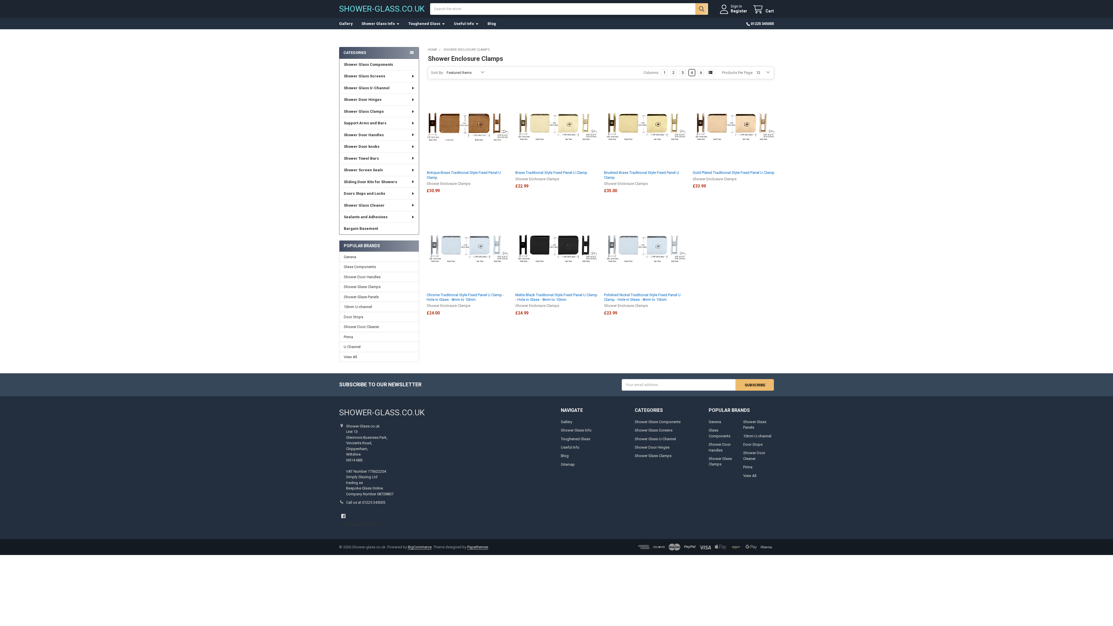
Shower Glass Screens (364, 76)
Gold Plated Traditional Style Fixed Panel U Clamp (733, 172)
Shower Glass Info (378, 23)
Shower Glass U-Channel (367, 88)
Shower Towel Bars (361, 158)
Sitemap (568, 464)
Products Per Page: (737, 72)
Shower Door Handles (364, 135)
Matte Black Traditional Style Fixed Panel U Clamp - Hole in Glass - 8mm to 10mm (556, 297)
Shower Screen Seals (363, 170)
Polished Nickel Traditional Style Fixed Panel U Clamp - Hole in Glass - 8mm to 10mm (642, 297)
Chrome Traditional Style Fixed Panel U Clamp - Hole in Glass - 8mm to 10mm (465, 297)
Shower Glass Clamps (364, 111)
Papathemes (477, 547)
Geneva (350, 257)
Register (739, 11)
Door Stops (353, 317)
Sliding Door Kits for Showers (370, 182)
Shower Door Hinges (362, 99)
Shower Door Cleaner (361, 327)
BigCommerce (420, 547)
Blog (492, 23)
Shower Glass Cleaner (364, 205)
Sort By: (437, 72)
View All (350, 357)
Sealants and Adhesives (366, 217)
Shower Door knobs (361, 146)
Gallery (346, 23)
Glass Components (360, 267)
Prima (348, 337)
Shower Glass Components (368, 64)
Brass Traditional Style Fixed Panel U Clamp (551, 172)
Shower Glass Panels (361, 297)
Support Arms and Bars (365, 123)
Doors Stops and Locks (364, 193)
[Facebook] (343, 516)
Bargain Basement (361, 228)
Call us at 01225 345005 (365, 502)
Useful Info (464, 23)
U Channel (352, 347)
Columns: (651, 72)
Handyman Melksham (362, 524)
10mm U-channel (358, 307)
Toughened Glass (424, 23)
